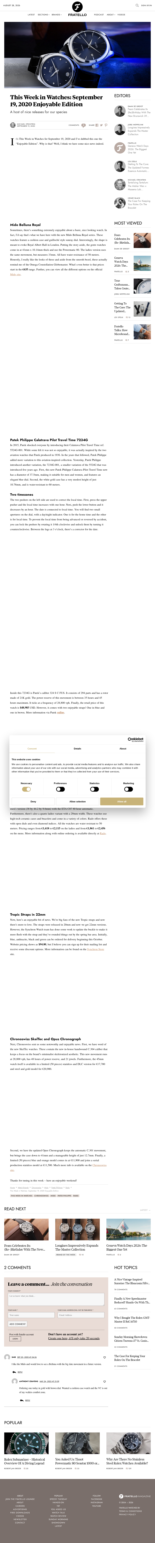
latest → (145, 1210)
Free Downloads (20, 1512)
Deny (33, 801)
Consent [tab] (32, 748)
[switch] (60, 789)
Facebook (96, 1499)
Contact (20, 1522)
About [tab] (123, 748)
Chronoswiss (41, 1196)
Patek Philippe (64, 1196)
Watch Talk (58, 1512)
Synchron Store (95, 949)
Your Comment (14, 1291)
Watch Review (58, 1516)
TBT (58, 1506)
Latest (31, 14)
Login (15, 1338)
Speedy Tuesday (58, 1499)
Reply (20, 1372)
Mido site (15, 274)
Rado (103, 833)
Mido (53, 1196)
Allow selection (77, 801)
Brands (56, 14)
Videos (121, 14)
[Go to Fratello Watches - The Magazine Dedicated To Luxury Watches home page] (77, 3)
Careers (20, 1506)
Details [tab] (77, 748)
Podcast (99, 14)
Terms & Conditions (130, 1511)
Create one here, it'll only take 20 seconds (74, 1338)
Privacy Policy (127, 1514)
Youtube (96, 1506)
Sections (43, 14)
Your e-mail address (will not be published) (75, 1310)
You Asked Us (58, 1509)
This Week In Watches (21, 1196)
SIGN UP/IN (146, 5)
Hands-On (58, 1502)
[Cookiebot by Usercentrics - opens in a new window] (130, 740)
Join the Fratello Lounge (20, 1499)
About (110, 14)
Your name (13, 1310)
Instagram (97, 1502)
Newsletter (20, 1519)
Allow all (121, 801)
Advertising (20, 1509)
